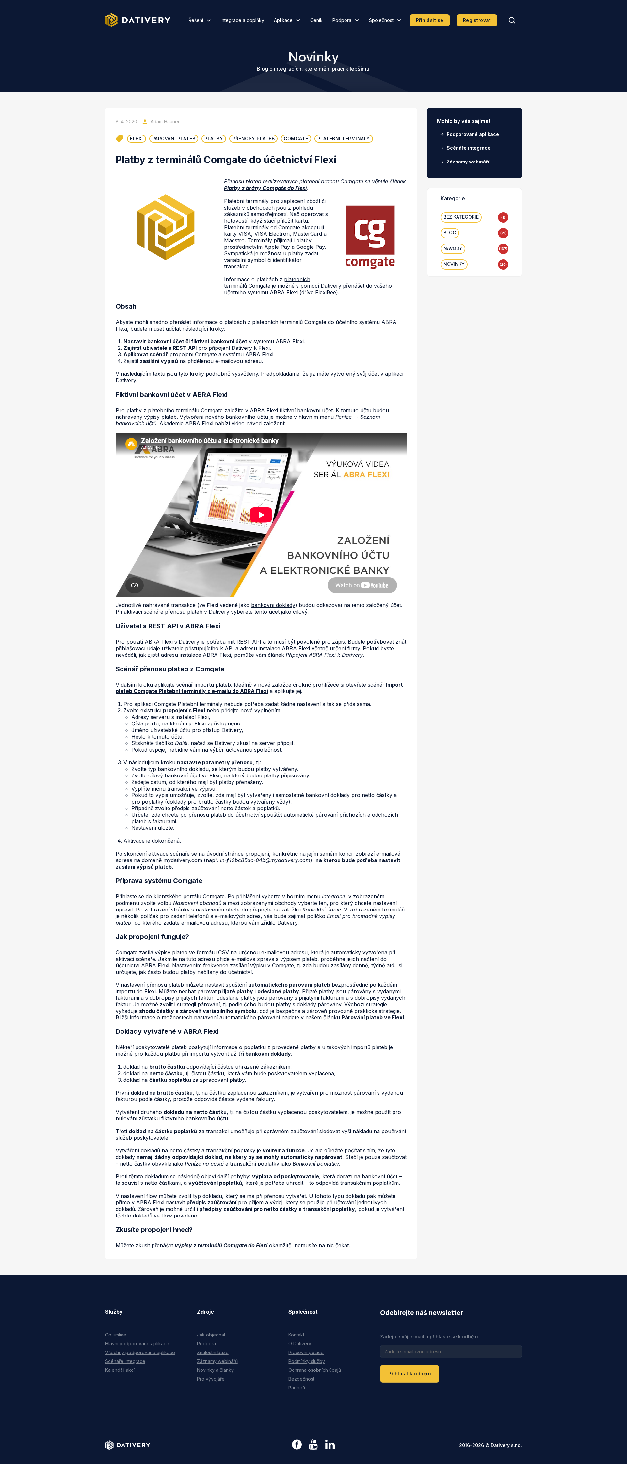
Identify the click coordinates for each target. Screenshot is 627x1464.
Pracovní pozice (306, 1352)
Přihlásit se (429, 20)
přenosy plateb (253, 138)
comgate (296, 138)
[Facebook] (297, 1445)
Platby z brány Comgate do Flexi (265, 188)
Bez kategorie (461, 217)
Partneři (296, 1387)
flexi (136, 138)
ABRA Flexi (284, 292)
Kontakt (296, 1334)
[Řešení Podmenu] (208, 20)
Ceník (316, 20)
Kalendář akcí (120, 1370)
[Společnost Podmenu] (399, 20)
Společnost (381, 20)
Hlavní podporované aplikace (137, 1343)
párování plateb (174, 138)
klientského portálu (177, 896)
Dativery (331, 285)
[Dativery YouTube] (313, 1444)
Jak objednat (211, 1334)
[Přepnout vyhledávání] (512, 20)
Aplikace (283, 20)
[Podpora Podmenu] (357, 20)
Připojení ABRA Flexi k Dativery (324, 655)
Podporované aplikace (473, 134)
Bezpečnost (301, 1379)
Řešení (195, 20)
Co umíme (115, 1334)
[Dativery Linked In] (330, 1444)
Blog (449, 232)
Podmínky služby (306, 1361)
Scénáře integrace (468, 148)
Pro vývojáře (211, 1379)
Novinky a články (215, 1370)
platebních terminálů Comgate (267, 282)
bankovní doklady (273, 605)
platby (213, 138)
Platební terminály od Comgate (262, 227)
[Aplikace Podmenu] (298, 20)
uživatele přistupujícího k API (198, 648)
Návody (452, 248)
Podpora (341, 20)
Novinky (454, 264)
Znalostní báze (213, 1352)
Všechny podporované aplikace (140, 1352)
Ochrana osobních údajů (314, 1370)
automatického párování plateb (289, 984)
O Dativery (299, 1343)
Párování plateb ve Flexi (373, 1017)
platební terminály (343, 138)
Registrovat (477, 20)
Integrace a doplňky (242, 20)
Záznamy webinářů (469, 161)
